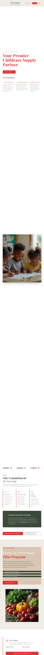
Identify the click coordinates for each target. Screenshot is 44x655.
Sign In (30, 3)
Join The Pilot (9, 582)
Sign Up (34, 3)
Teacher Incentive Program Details (31, 533)
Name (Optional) (10, 647)
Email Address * (26, 647)
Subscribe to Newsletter (22, 653)
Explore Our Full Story (12, 533)
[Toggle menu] (39, 3)
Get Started (8, 72)
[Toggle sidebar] (4, 3)
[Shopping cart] (27, 3)
